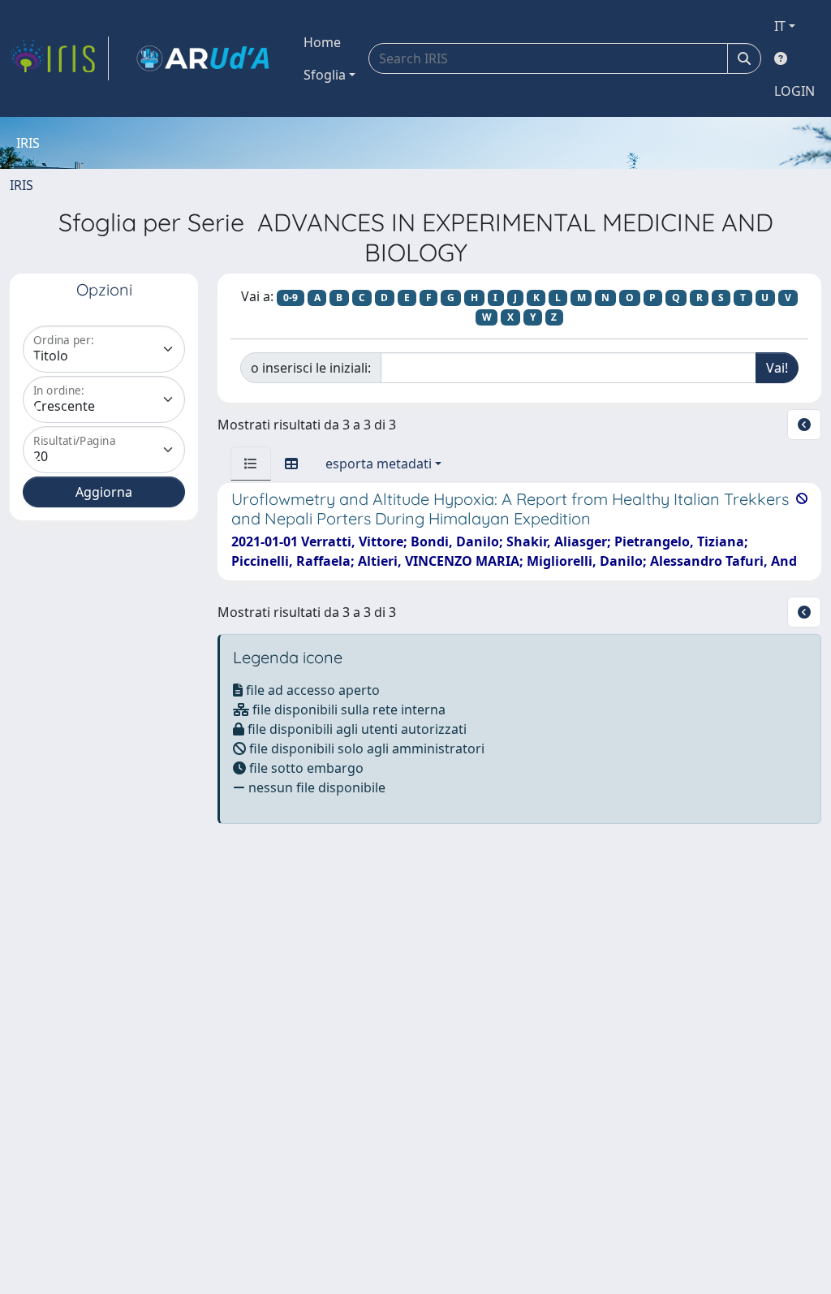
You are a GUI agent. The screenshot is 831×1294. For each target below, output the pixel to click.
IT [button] (780, 26)
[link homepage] (59, 58)
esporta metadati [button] (378, 463)
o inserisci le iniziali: (311, 368)
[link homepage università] (203, 58)
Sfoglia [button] (325, 75)
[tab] (250, 463)
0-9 (290, 297)
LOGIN (794, 91)
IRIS (21, 185)
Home (322, 42)
